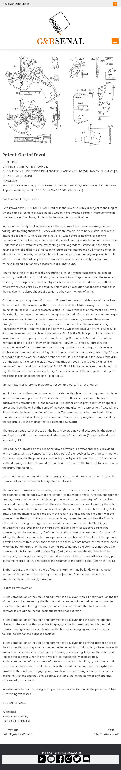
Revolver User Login (15, 3)
